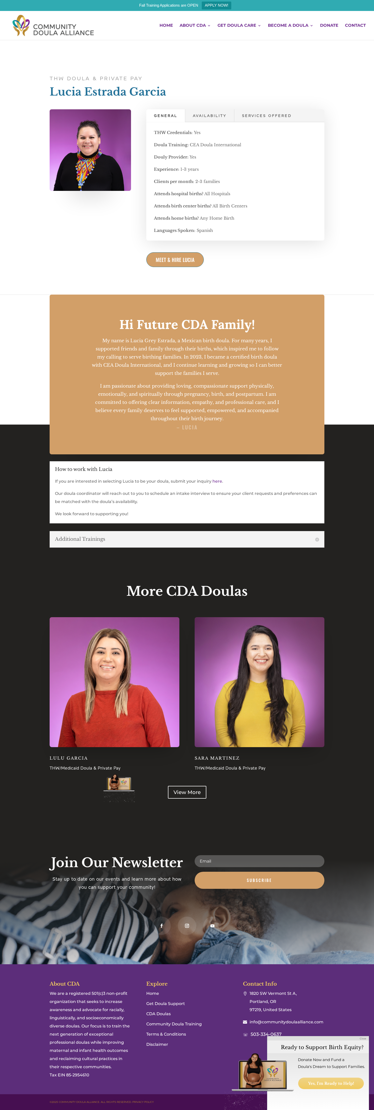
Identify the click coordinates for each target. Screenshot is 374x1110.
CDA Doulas (158, 1013)
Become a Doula (288, 26)
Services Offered (267, 115)
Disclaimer (157, 1044)
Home (166, 26)
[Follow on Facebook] (161, 926)
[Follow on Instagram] (187, 926)
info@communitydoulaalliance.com (286, 1022)
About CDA (193, 26)
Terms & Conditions (166, 1034)
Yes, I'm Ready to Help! (331, 1083)
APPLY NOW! (216, 5)
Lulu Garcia (69, 758)
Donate (329, 26)
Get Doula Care (237, 26)
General (165, 115)
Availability (209, 115)
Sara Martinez (217, 758)
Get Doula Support (165, 1003)
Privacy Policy (143, 1102)
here (216, 481)
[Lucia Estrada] (90, 189)
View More (187, 792)
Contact (355, 26)
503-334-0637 (266, 1034)
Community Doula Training (174, 1024)
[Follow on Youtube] (212, 926)
